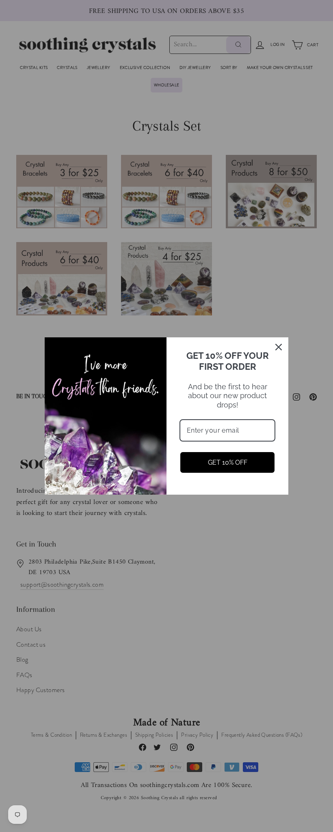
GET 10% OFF (227, 462)
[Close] (278, 347)
